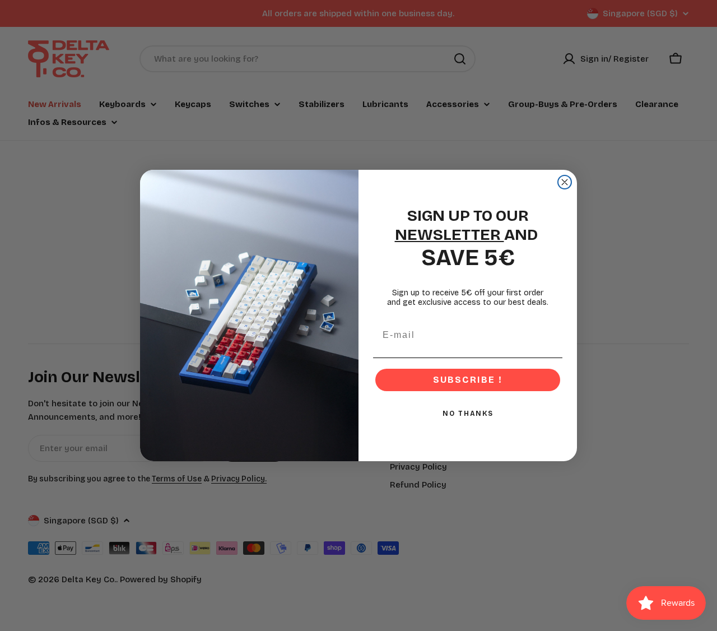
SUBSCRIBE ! (467, 379)
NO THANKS (468, 413)
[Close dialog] (564, 182)
